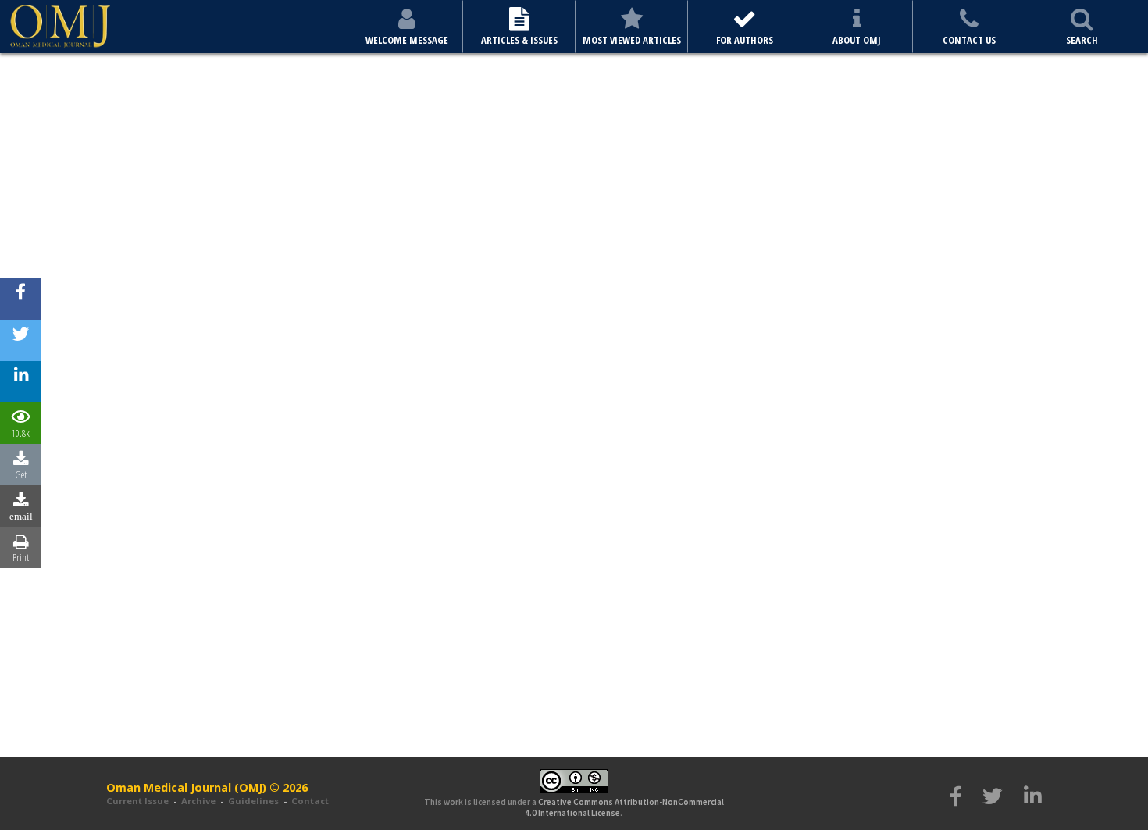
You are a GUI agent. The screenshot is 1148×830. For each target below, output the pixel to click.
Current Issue (137, 801)
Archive (198, 801)
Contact (310, 801)
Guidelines (253, 801)
